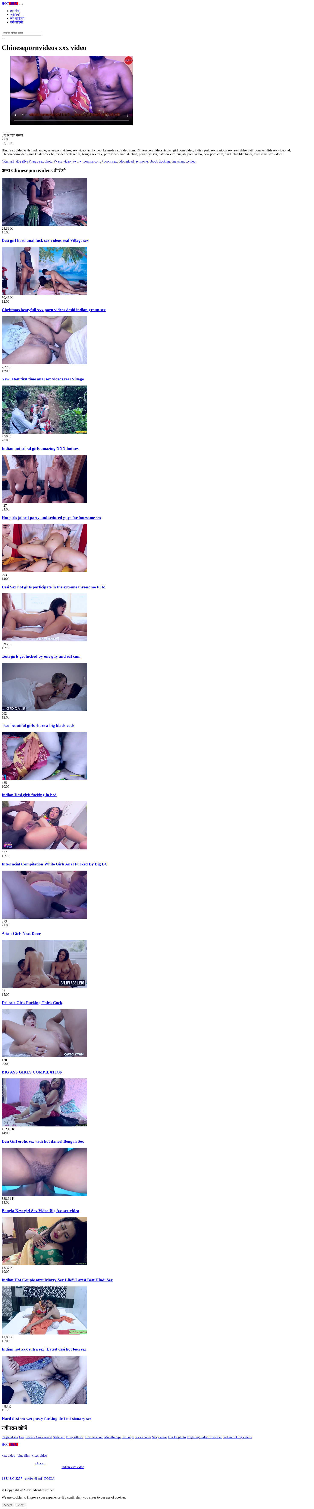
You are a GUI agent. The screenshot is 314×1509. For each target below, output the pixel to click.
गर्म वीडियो (16, 22)
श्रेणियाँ (15, 14)
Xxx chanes (143, 1437)
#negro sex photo (40, 161)
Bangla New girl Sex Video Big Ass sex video (40, 1210)
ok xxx (40, 1463)
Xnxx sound (43, 1437)
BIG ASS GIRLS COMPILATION (32, 1072)
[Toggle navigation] (21, 4)
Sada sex (59, 1437)
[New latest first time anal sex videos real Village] (44, 363)
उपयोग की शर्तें (33, 1478)
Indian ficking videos (237, 1437)
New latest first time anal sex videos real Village (43, 379)
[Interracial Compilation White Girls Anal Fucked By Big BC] (44, 848)
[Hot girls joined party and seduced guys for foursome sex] (44, 501)
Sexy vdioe (159, 1437)
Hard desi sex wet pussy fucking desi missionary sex (47, 1418)
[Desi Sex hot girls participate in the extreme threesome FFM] (44, 571)
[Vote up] (3, 132)
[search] (3, 38)
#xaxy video (62, 161)
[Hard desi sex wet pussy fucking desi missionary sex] (44, 1402)
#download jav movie (133, 161)
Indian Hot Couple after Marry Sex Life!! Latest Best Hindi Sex (57, 1280)
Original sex (10, 1437)
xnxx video (39, 1455)
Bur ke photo (177, 1437)
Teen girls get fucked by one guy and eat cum (41, 656)
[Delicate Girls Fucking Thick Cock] (44, 987)
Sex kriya (128, 1437)
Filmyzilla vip (75, 1437)
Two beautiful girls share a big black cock (38, 725)
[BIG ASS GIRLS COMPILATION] (44, 1056)
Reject (20, 1505)
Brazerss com (94, 1437)
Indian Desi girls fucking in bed (29, 795)
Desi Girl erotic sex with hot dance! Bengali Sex (43, 1141)
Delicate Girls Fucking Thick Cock (32, 1002)
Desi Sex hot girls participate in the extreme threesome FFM (54, 587)
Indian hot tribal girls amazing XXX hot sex (40, 448)
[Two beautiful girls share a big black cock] (44, 709)
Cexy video (27, 1437)
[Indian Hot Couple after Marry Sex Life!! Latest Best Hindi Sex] (44, 1264)
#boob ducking (160, 161)
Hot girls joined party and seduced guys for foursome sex (51, 517)
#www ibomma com (86, 161)
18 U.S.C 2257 (12, 1478)
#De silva (21, 161)
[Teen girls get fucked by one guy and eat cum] (44, 640)
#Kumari (8, 161)
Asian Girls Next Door (21, 933)
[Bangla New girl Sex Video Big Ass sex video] (44, 1195)
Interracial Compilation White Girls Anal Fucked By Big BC (55, 864)
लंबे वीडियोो (17, 18)
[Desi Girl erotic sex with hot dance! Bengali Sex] (44, 1125)
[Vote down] (7, 132)
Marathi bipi (112, 1437)
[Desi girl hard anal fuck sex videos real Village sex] (44, 224)
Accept (7, 1505)
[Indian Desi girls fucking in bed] (44, 779)
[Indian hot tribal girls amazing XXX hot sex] (44, 432)
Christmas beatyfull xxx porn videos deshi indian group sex (54, 310)
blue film (23, 1455)
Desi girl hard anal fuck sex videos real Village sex (45, 240)
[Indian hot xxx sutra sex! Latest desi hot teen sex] (44, 1333)
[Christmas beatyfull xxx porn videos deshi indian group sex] (44, 294)
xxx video (8, 1455)
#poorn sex (109, 161)
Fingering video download (204, 1437)
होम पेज (14, 11)
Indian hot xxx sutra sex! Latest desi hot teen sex (44, 1349)
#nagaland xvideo (183, 161)
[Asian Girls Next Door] (44, 917)
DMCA (49, 1478)
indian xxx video (73, 1467)
